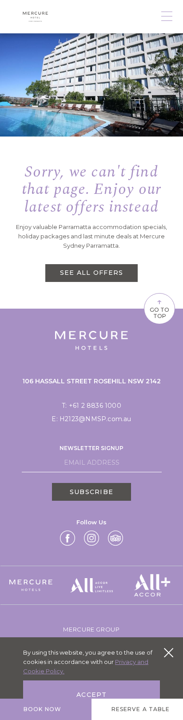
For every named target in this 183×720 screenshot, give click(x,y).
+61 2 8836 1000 (95, 406)
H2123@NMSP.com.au (95, 419)
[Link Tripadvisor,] (115, 538)
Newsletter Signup (91, 448)
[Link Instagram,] (91, 538)
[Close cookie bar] (168, 652)
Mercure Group (91, 629)
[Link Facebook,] (67, 538)
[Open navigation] (166, 17)
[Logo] (35, 16)
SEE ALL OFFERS (91, 273)
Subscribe (91, 492)
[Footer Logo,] (30, 585)
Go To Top (159, 307)
